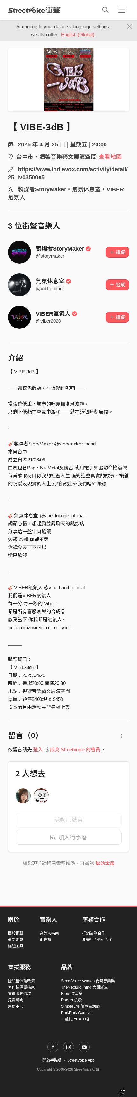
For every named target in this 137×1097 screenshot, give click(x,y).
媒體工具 (15, 946)
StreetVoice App (81, 1060)
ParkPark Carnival (77, 1013)
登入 (38, 749)
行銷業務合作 (93, 933)
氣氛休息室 (50, 281)
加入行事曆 (72, 837)
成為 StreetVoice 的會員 (75, 749)
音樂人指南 (49, 933)
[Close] (130, 27)
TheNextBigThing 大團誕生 (84, 987)
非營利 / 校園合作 (97, 940)
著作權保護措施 (21, 987)
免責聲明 (15, 1000)
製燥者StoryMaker (60, 249)
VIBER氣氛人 (53, 314)
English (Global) (77, 34)
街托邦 (45, 940)
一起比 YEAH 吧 (75, 1019)
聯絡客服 (105, 863)
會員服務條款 (19, 993)
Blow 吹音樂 (71, 993)
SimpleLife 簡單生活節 (80, 1006)
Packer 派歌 (71, 1000)
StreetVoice (34, 10)
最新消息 (15, 940)
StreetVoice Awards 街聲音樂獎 (88, 981)
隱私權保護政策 (21, 981)
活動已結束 (68, 820)
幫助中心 (15, 1006)
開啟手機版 (51, 1060)
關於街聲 (15, 933)
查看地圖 (110, 157)
